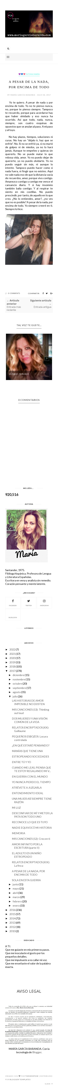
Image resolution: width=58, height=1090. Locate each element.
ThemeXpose (32, 1076)
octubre (17, 683)
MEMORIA (18, 833)
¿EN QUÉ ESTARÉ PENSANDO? (30, 745)
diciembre (18, 675)
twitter (29, 605)
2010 (12, 931)
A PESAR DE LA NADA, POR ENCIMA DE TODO (28, 872)
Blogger (36, 1052)
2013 (12, 922)
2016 (12, 909)
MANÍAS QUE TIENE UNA (27, 751)
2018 (12, 666)
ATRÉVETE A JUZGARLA (27, 787)
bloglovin (13, 617)
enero (16, 905)
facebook (13, 605)
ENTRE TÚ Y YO (21, 762)
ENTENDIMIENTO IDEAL (27, 793)
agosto (17, 692)
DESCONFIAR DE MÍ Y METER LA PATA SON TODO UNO (32, 814)
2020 (12, 658)
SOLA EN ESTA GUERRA (26, 880)
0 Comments (14, 293)
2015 (12, 914)
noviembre (19, 679)
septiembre (19, 687)
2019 (12, 662)
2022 (12, 649)
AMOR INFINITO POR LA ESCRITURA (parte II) (27, 846)
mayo (16, 888)
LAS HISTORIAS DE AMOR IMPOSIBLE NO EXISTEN (28, 702)
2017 (12, 670)
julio (15, 696)
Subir (48, 1084)
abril (15, 892)
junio (15, 884)
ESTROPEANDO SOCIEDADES (30, 756)
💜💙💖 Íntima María (29, 74)
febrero (17, 901)
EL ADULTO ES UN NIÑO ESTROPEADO (26, 855)
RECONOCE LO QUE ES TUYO (30, 822)
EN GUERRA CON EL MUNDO (30, 776)
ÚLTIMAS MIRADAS (19, 374)
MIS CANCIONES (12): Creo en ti (31, 838)
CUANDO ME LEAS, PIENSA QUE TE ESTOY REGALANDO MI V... (31, 769)
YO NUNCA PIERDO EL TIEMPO (31, 782)
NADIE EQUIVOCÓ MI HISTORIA (32, 827)
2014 (12, 918)
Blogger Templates (20, 1079)
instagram (44, 605)
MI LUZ (16, 807)
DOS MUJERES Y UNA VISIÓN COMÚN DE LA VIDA (29, 720)
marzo (16, 897)
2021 (12, 653)
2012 (12, 927)
